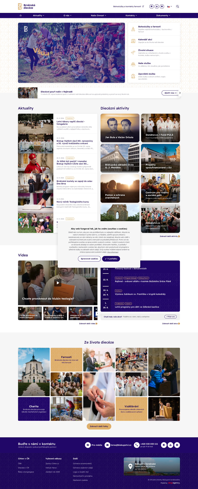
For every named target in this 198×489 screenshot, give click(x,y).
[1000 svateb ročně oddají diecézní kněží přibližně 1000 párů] (99, 359)
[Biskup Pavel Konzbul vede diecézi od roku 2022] (131, 384)
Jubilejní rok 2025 (53, 472)
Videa (23, 255)
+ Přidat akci (170, 317)
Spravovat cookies (89, 258)
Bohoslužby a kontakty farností (127, 6)
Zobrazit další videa (87, 324)
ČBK (20, 463)
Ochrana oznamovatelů (82, 463)
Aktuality (25, 108)
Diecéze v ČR (23, 468)
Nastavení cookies (80, 480)
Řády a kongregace (26, 472)
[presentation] (122, 53)
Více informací (112, 252)
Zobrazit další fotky (99, 426)
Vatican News (51, 468)
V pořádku (112, 258)
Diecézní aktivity (115, 108)
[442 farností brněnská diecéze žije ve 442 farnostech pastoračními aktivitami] (131, 359)
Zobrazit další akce (170, 324)
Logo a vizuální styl (80, 472)
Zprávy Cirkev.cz (52, 463)
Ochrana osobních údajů (83, 468)
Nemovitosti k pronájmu (83, 476)
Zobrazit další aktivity (169, 236)
